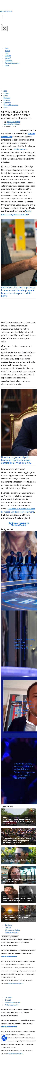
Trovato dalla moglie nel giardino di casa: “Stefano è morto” (17, 861)
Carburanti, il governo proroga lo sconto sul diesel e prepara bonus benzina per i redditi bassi (18, 291)
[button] (4, 1038)
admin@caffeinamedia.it (9, 957)
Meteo (4, 914)
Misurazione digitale (12, 930)
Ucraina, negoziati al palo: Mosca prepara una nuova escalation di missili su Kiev (16, 459)
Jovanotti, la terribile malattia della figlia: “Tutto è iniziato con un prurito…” (18, 899)
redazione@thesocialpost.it (15, 983)
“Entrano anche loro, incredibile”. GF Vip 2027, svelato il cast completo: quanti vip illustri (23, 570)
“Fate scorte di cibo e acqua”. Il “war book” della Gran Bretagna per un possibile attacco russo (17, 841)
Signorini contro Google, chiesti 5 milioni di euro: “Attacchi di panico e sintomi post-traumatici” (24, 770)
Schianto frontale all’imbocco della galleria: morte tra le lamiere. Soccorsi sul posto (18, 821)
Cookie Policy (14, 936)
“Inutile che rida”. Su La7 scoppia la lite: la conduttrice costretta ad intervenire (24, 707)
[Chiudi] (4, 28)
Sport (7, 65)
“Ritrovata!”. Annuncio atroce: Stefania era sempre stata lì (18, 880)
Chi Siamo (8, 925)
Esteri (7, 53)
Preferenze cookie (11, 932)
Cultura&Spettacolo (12, 63)
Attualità (8, 58)
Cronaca (8, 56)
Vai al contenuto (6, 11)
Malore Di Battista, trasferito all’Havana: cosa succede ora (24, 643)
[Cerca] (2, 24)
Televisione (15, 124)
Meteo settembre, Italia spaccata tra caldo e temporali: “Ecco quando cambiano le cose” (17, 918)
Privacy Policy (5, 936)
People (5, 896)
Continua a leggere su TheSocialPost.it (18, 524)
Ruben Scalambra (13, 122)
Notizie (5, 817)
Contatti (8, 927)
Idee (6, 48)
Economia (8, 61)
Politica (7, 51)
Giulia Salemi (20, 149)
